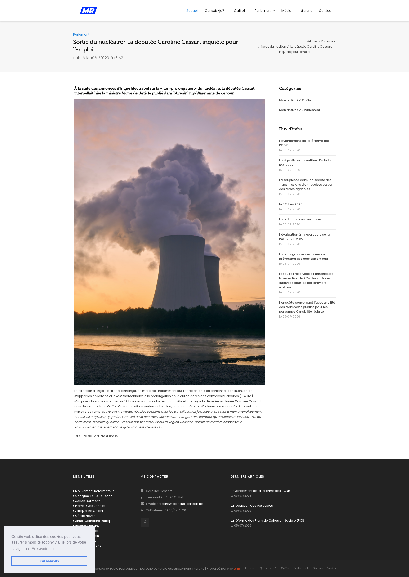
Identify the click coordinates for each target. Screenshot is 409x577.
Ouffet (239, 10)
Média (331, 568)
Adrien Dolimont (87, 501)
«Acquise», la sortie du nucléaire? (99, 401)
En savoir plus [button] (43, 549)
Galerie (306, 10)
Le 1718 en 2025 (290, 204)
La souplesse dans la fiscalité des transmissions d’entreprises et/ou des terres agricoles (305, 184)
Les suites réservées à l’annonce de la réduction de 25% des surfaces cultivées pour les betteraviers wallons (306, 281)
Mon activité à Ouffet (296, 100)
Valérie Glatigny (86, 525)
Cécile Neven (85, 516)
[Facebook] (145, 522)
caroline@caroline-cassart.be (179, 503)
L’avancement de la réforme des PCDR (304, 143)
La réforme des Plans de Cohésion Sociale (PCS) (268, 520)
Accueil (192, 10)
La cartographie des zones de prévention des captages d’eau (303, 256)
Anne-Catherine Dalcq (92, 521)
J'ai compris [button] (49, 561)
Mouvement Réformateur (94, 491)
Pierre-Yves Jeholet (89, 506)
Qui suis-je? (214, 10)
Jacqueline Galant (88, 511)
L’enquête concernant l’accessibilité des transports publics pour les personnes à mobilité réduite (307, 307)
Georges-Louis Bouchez (93, 496)
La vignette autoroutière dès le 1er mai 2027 (305, 162)
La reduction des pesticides (300, 219)
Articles (312, 41)
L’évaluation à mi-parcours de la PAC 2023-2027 (304, 236)
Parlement (263, 10)
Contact (326, 10)
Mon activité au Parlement (299, 110)
